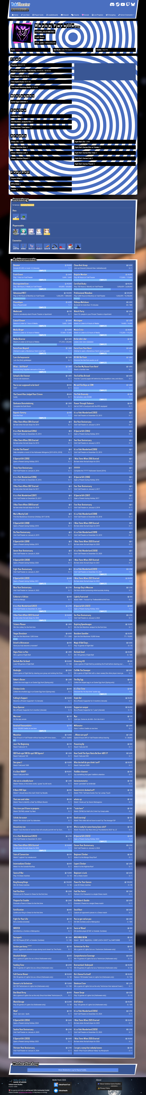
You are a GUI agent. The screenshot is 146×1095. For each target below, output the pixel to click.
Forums (76, 15)
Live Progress (98, 15)
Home (16, 15)
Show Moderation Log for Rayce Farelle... (72, 1070)
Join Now (25, 15)
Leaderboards (53, 15)
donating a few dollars (25, 1092)
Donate (86, 15)
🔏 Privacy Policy (104, 1088)
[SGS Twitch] (128, 4)
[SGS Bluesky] (133, 4)
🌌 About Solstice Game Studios (109, 1084)
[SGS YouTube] (123, 4)
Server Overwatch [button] (126, 15)
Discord (66, 15)
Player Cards (38, 15)
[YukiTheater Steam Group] (118, 4)
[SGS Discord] (113, 4)
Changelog (112, 15)
